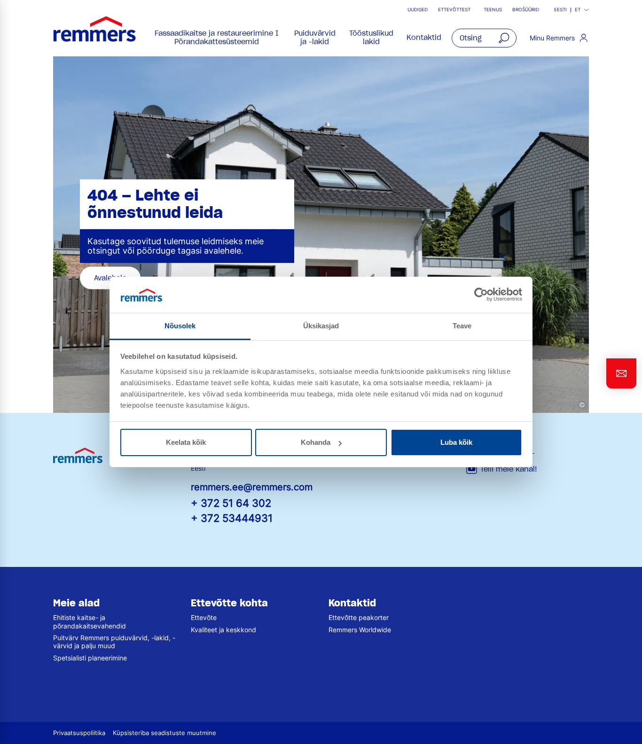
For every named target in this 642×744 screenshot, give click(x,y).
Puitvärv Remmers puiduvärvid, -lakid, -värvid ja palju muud (114, 642)
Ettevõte (204, 617)
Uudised (417, 9)
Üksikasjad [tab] (321, 326)
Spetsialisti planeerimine (90, 658)
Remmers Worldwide (360, 630)
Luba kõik (456, 442)
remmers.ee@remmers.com (252, 487)
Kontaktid (424, 37)
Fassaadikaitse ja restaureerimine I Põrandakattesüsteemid (217, 37)
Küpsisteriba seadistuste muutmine (164, 732)
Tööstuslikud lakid (371, 37)
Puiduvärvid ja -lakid (315, 37)
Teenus (493, 9)
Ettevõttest (454, 9)
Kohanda (315, 442)
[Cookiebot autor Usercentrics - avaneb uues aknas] (481, 294)
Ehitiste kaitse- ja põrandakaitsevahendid (89, 621)
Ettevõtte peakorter (359, 617)
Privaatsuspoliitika (79, 732)
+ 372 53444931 (232, 518)
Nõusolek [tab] (180, 326)
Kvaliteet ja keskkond (223, 630)
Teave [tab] (462, 326)
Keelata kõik (186, 442)
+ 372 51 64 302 (231, 502)
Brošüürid (525, 9)
